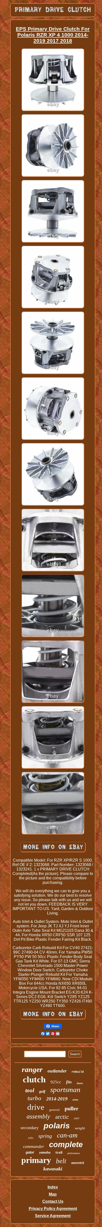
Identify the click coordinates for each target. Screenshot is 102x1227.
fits (69, 1082)
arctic (62, 1117)
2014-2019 (57, 1098)
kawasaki (52, 1168)
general (54, 1110)
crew (75, 1099)
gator (30, 1152)
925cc (56, 1082)
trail (58, 1152)
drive (35, 1107)
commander (33, 1146)
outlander (57, 1070)
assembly (38, 1116)
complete (66, 1144)
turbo (34, 1098)
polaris (57, 1125)
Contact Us (52, 1201)
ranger (32, 1069)
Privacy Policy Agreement (53, 1208)
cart (76, 1118)
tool (29, 1090)
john (30, 1137)
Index (53, 1187)
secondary (30, 1127)
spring (45, 1136)
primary (36, 1160)
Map (53, 1194)
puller (71, 1108)
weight (80, 1128)
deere (80, 1083)
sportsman (65, 1089)
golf (42, 1091)
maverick (77, 1163)
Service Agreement (53, 1216)
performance (73, 1153)
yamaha (45, 1152)
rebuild (78, 1072)
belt (61, 1161)
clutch (34, 1079)
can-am (67, 1135)
